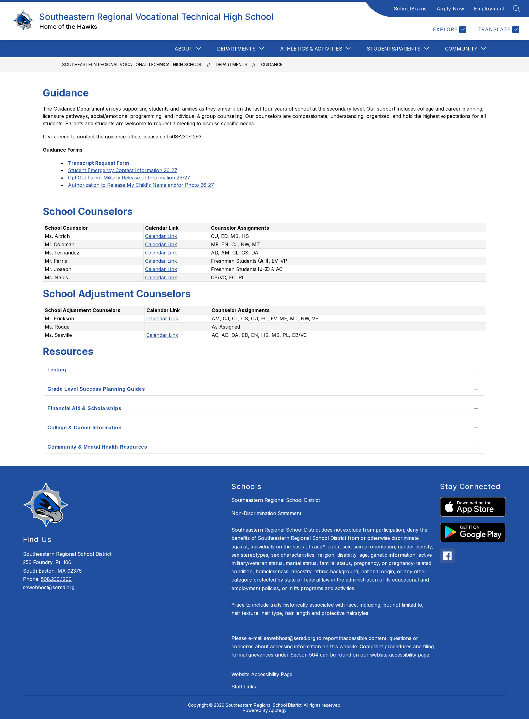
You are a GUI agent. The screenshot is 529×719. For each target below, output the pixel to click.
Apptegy (278, 710)
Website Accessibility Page (261, 674)
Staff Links (243, 686)
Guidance (272, 64)
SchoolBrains (410, 9)
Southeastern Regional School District (275, 500)
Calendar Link (161, 236)
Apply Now (450, 9)
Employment (489, 9)
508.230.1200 (56, 579)
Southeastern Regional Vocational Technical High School (132, 64)
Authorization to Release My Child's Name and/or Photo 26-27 (141, 185)
